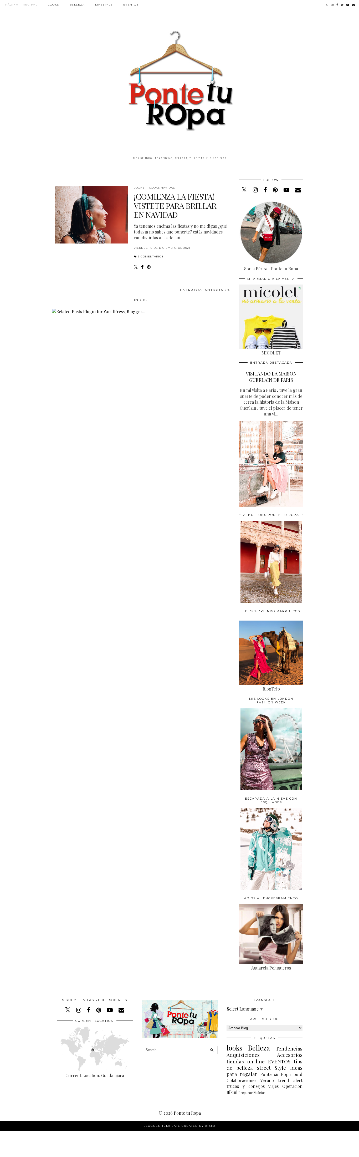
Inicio (141, 300)
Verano (267, 1080)
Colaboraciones (241, 1080)
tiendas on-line (246, 1061)
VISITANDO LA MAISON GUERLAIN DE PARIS (271, 377)
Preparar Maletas (251, 1092)
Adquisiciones (243, 1054)
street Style (271, 1067)
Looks (53, 4)
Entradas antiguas (204, 290)
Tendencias (289, 1048)
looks (139, 187)
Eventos (131, 4)
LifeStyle (104, 4)
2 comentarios (150, 256)
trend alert (290, 1080)
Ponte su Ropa (275, 1074)
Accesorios (289, 1054)
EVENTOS (279, 1061)
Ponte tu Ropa (187, 1113)
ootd (298, 1074)
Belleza (77, 4)
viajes (273, 1086)
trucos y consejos (246, 1086)
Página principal (21, 4)
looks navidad (162, 187)
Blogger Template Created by (179, 1126)
